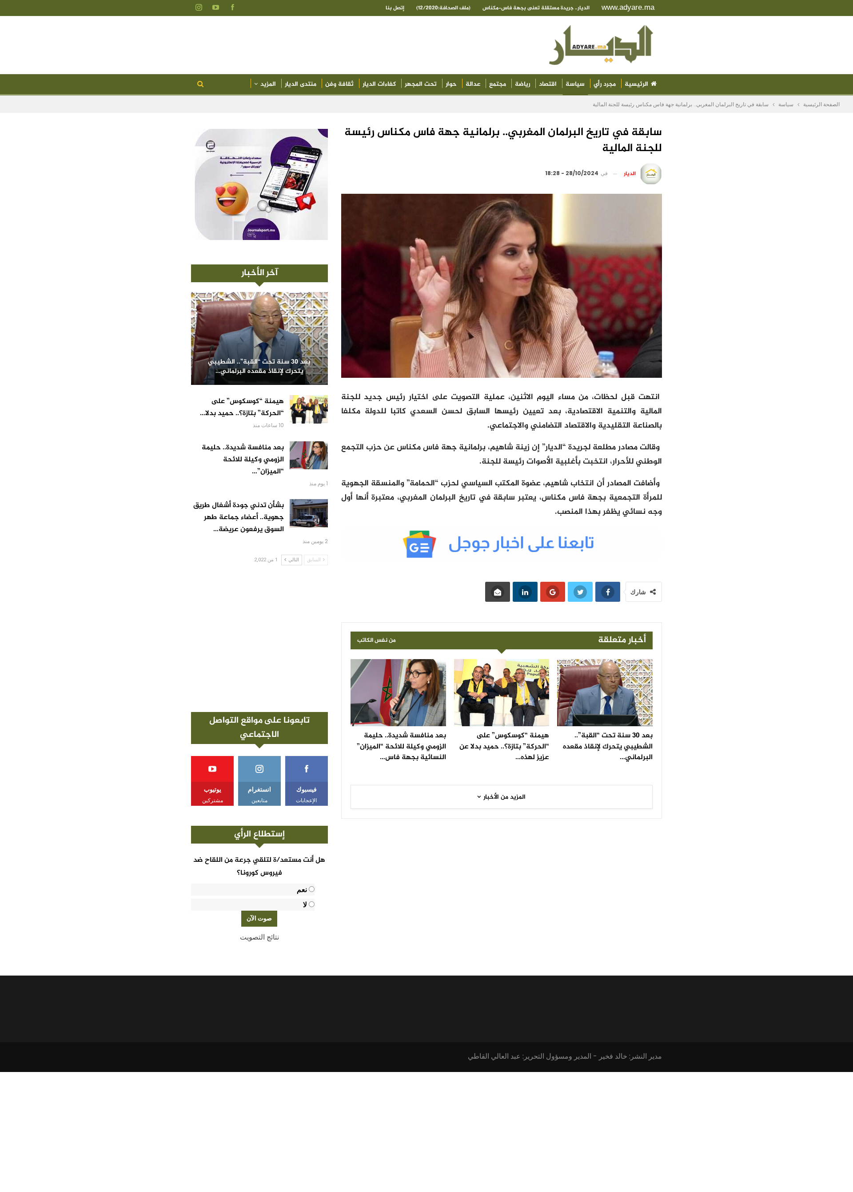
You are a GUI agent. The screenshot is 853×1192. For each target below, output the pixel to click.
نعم (302, 889)
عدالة (473, 84)
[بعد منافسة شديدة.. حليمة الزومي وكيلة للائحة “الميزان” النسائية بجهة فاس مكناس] (398, 692)
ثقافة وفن (339, 84)
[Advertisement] (259, 638)
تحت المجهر (421, 84)
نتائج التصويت (259, 937)
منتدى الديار (300, 84)
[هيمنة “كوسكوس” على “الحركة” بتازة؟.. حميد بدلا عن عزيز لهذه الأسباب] (502, 692)
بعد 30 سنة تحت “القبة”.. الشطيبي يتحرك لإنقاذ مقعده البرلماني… (259, 367)
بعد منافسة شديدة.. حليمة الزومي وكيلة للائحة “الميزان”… (243, 460)
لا (305, 904)
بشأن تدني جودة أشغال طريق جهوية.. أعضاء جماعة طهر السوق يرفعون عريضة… (238, 518)
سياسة (575, 84)
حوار (451, 84)
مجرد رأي (605, 84)
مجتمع (497, 84)
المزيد (268, 84)
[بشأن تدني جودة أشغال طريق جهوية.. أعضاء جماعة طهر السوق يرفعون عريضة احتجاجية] (309, 513)
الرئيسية (636, 84)
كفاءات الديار (379, 84)
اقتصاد (548, 84)
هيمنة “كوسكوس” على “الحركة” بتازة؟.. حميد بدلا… (242, 408)
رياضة (522, 84)
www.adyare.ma (628, 7)
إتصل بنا (395, 8)
